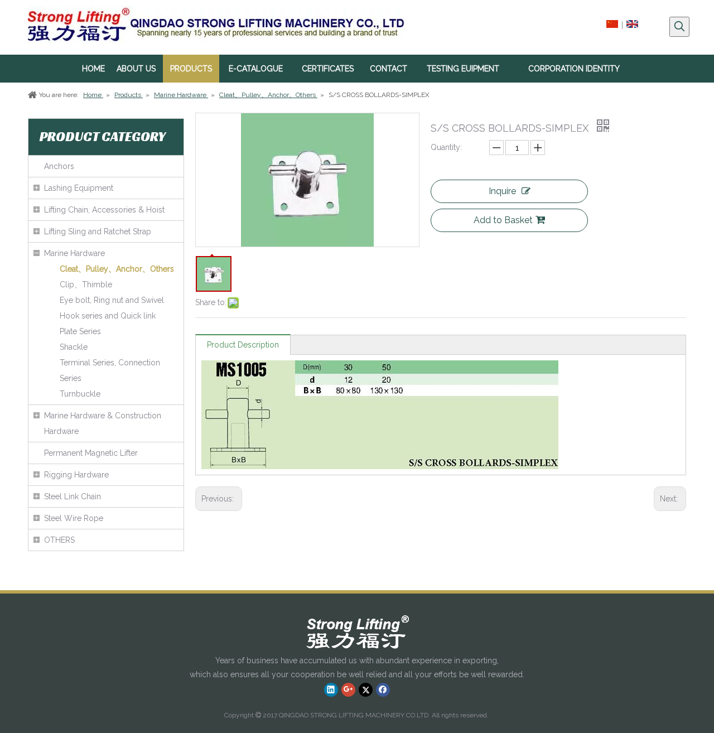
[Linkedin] (331, 689)
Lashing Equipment (78, 188)
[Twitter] (366, 689)
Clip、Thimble (86, 284)
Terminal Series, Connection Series (110, 370)
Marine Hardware (74, 253)
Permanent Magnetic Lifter (91, 453)
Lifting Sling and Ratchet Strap (97, 231)
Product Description (243, 344)
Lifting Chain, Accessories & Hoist (104, 209)
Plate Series (80, 331)
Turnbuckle (80, 393)
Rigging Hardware (76, 474)
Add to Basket (503, 220)
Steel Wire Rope (73, 518)
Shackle (74, 347)
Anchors (59, 166)
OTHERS (59, 540)
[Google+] (348, 689)
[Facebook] (383, 689)
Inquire (502, 191)
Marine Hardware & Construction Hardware (102, 423)
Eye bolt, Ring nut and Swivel (112, 300)
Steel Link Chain (72, 496)
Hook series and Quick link (108, 315)
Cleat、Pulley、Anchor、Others (117, 268)
